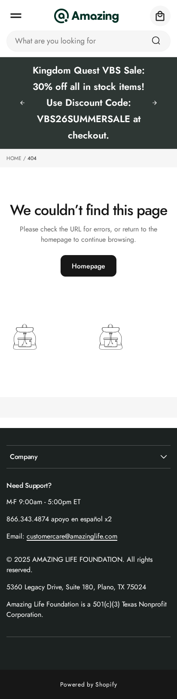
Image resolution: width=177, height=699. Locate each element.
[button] (15, 15)
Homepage (88, 266)
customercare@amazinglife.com (72, 536)
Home (13, 158)
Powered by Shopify (88, 684)
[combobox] (88, 41)
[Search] (155, 40)
